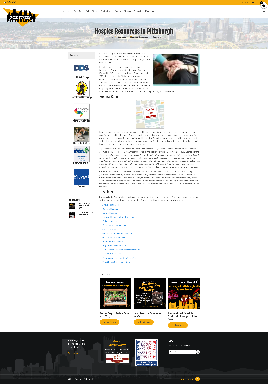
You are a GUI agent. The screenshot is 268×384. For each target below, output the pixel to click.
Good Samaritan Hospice (113, 238)
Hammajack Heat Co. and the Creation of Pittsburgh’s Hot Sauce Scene (183, 316)
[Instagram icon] (250, 2)
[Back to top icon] (197, 379)
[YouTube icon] (245, 2)
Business (122, 37)
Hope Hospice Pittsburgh (114, 246)
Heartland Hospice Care (113, 242)
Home (110, 37)
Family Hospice (109, 229)
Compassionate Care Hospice (116, 225)
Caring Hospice (109, 213)
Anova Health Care (110, 205)
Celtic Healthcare (110, 221)
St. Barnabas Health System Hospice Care (121, 250)
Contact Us (73, 353)
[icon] (253, 2)
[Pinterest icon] (248, 2)
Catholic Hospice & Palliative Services (119, 217)
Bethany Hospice (110, 209)
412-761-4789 (10, 2)
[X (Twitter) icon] (242, 2)
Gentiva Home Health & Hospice (117, 234)
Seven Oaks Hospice (111, 254)
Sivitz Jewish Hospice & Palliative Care (119, 258)
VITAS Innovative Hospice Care (116, 262)
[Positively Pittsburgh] (25, 17)
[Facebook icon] (240, 2)
